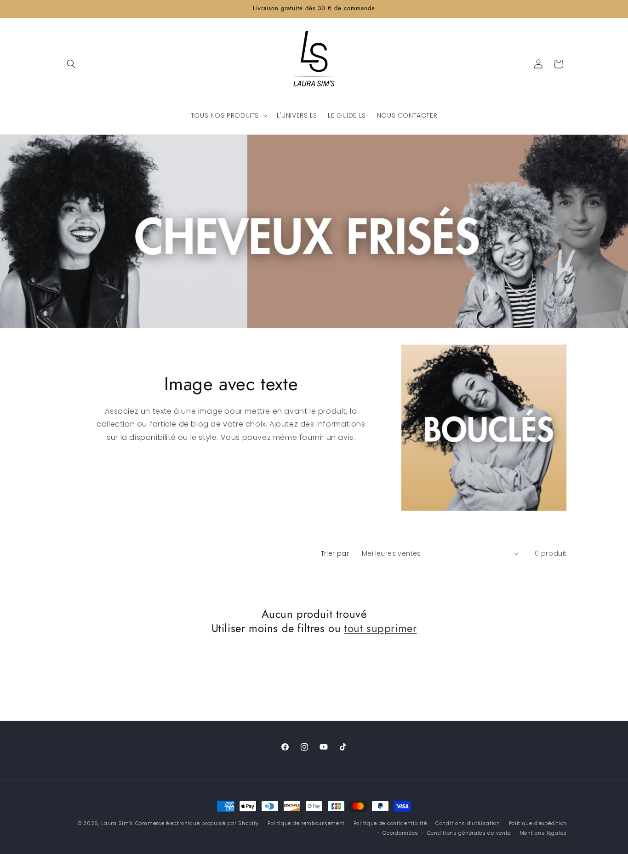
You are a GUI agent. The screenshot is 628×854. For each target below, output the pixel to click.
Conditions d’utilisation (467, 823)
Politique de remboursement (306, 823)
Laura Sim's (117, 823)
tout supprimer (380, 628)
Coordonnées (400, 833)
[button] (71, 64)
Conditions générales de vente (469, 833)
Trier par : (337, 553)
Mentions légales (543, 833)
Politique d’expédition (538, 823)
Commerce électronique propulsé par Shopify (197, 823)
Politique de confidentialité (390, 823)
